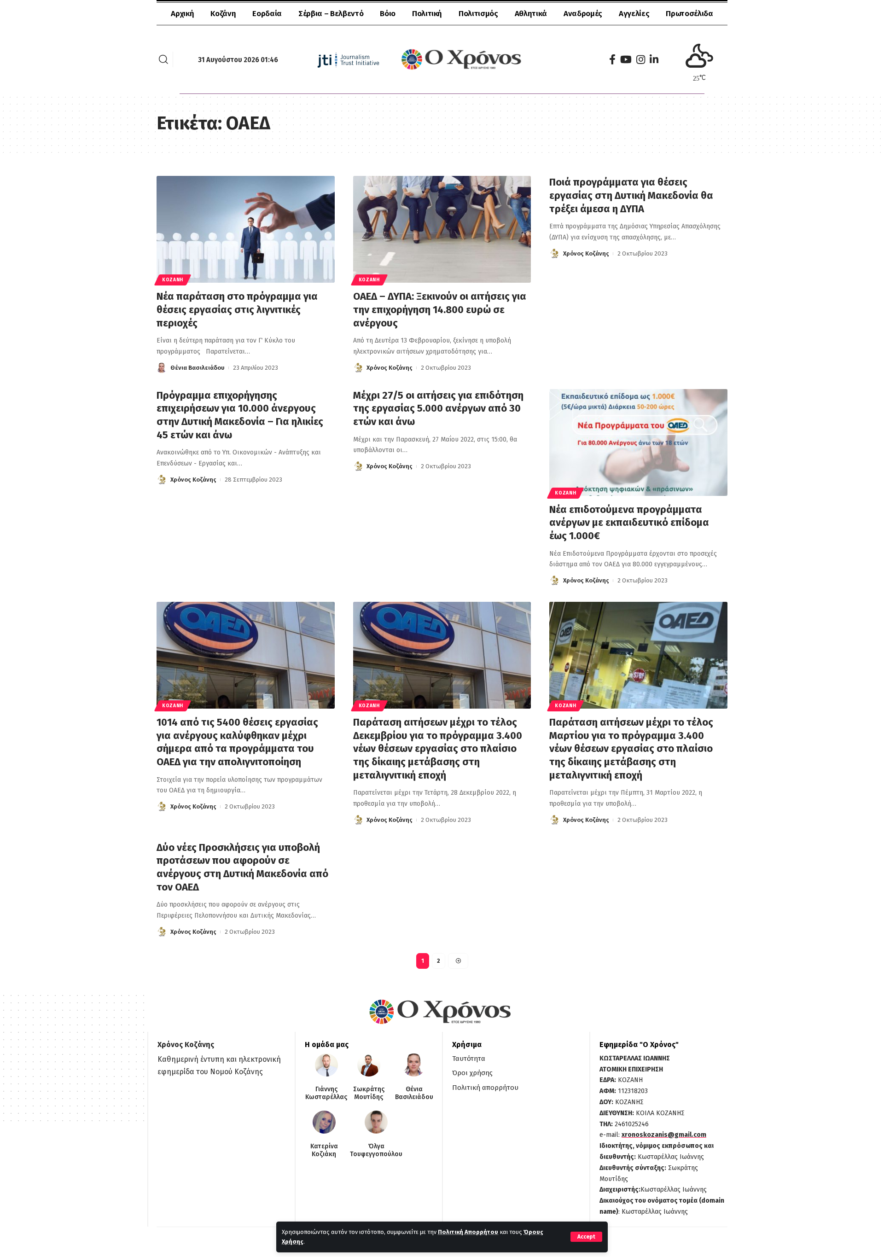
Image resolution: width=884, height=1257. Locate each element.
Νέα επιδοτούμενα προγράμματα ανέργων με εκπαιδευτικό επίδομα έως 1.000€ (629, 522)
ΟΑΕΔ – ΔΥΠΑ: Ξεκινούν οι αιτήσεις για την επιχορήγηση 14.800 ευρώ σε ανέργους (439, 309)
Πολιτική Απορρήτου (468, 1231)
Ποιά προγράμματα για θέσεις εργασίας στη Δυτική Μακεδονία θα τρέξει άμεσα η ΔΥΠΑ (631, 195)
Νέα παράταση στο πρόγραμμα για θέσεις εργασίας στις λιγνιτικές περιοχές (237, 309)
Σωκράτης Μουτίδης (368, 1093)
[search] (163, 59)
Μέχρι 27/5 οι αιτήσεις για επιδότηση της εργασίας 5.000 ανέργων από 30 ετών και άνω (438, 408)
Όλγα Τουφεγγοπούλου (376, 1150)
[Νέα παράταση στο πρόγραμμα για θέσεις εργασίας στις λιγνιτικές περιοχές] (246, 229)
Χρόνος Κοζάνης (389, 367)
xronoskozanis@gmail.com (664, 1135)
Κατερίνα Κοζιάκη (324, 1150)
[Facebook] (612, 59)
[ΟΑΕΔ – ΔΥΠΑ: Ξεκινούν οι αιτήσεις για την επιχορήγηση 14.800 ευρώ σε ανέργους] (442, 229)
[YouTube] (626, 59)
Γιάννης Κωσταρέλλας (326, 1093)
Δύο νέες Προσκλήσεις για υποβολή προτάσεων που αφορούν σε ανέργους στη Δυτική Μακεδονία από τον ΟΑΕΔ (242, 867)
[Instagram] (640, 59)
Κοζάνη (172, 280)
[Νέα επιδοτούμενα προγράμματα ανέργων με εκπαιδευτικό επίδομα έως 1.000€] (638, 442)
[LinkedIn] (654, 59)
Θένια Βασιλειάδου (197, 367)
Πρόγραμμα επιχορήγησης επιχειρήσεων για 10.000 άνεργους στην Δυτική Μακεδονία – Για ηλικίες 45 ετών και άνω (240, 415)
